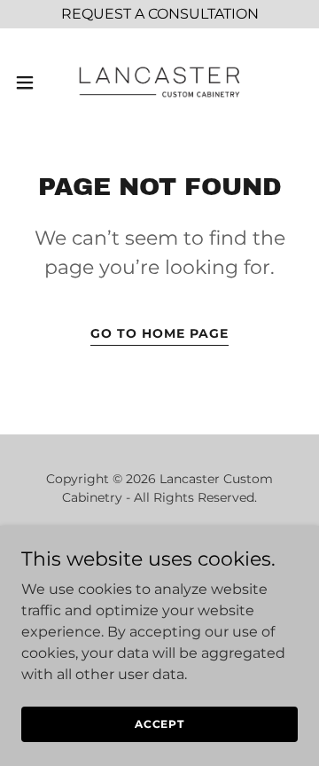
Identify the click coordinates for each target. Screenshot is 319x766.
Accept (159, 724)
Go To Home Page (159, 333)
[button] (30, 82)
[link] (159, 82)
